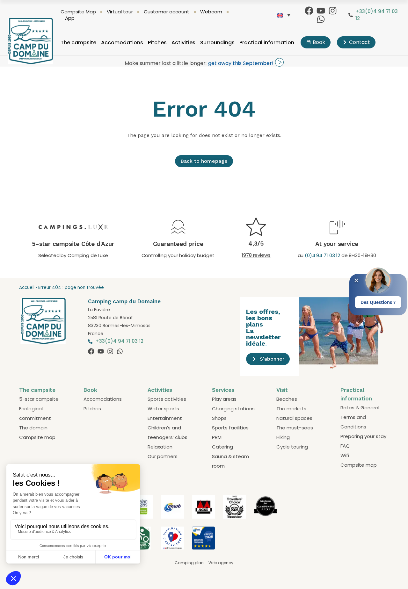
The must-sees (294, 427)
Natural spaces (294, 418)
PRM (217, 437)
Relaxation (160, 446)
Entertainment (165, 418)
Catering (222, 446)
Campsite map (37, 437)
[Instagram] (332, 10)
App (70, 18)
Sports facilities (230, 427)
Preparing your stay (363, 436)
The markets (291, 408)
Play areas (224, 399)
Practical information (266, 42)
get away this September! (240, 63)
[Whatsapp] (321, 19)
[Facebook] (309, 10)
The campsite (78, 42)
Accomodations (122, 42)
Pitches (157, 42)
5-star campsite (39, 399)
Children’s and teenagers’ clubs (167, 432)
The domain (33, 427)
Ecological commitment (35, 413)
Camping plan (189, 562)
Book (90, 390)
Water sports (163, 408)
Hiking (283, 437)
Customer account (166, 12)
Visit (282, 390)
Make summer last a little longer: (166, 63)
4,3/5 (256, 243)
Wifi (344, 455)
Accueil (26, 287)
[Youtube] (321, 10)
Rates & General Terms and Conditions (359, 417)
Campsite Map (78, 12)
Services (223, 390)
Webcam (211, 12)
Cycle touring (292, 446)
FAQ (345, 445)
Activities (183, 42)
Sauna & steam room (230, 461)
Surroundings (217, 42)
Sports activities (167, 399)
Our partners (163, 456)
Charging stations (233, 408)
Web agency (220, 562)
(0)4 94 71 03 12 (322, 255)
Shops (219, 418)
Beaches (286, 399)
